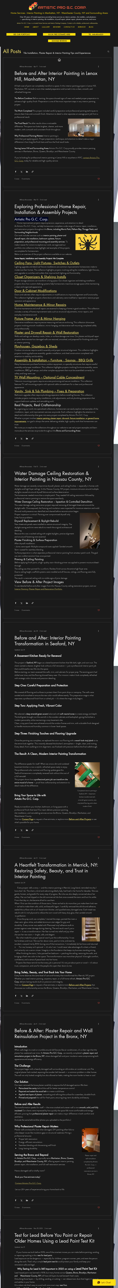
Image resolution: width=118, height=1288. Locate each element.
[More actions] (98, 66)
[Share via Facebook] (16, 172)
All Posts (12, 51)
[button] (108, 51)
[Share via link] (32, 172)
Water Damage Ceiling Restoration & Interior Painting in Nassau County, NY (53, 476)
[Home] (59, 60)
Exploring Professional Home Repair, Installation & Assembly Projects (50, 209)
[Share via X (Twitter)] (21, 172)
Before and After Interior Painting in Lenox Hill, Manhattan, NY (56, 76)
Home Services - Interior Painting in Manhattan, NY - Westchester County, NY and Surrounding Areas (59, 13)
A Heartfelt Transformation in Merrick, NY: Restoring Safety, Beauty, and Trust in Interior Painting (56, 871)
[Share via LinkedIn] (27, 172)
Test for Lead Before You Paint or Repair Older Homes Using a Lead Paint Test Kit (54, 1238)
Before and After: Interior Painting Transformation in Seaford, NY (48, 641)
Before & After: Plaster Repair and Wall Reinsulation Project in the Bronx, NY (54, 1033)
